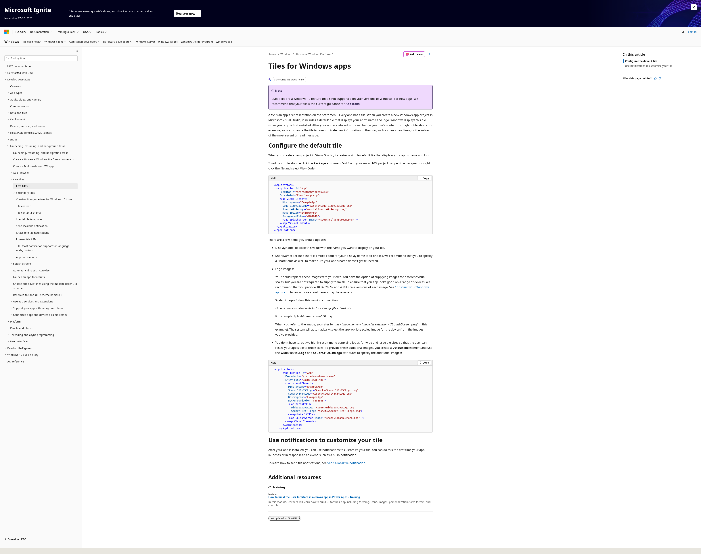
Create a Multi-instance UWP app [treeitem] (33, 166)
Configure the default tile (641, 61)
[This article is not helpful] (660, 78)
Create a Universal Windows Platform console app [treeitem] (43, 159)
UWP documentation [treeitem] (19, 66)
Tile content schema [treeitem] (28, 212)
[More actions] (429, 54)
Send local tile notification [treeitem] (32, 226)
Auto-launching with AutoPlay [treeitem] (31, 270)
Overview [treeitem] (16, 86)
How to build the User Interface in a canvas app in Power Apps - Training (314, 497)
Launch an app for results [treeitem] (29, 277)
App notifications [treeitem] (26, 257)
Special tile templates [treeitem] (29, 219)
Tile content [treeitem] (23, 206)
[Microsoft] (6, 32)
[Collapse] (77, 51)
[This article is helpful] (655, 78)
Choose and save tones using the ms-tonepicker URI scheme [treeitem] (45, 286)
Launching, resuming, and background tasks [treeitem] (40, 153)
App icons (353, 104)
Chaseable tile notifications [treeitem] (32, 232)
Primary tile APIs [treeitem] (26, 239)
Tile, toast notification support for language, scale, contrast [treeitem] (43, 248)
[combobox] (41, 58)
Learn (272, 54)
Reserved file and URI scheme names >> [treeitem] (37, 295)
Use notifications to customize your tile (648, 65)
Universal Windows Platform (313, 54)
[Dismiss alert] (694, 7)
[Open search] (683, 32)
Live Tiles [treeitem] (22, 186)
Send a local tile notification (346, 463)
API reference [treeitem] (15, 361)
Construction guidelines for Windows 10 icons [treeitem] (44, 199)
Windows (286, 54)
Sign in (692, 31)
